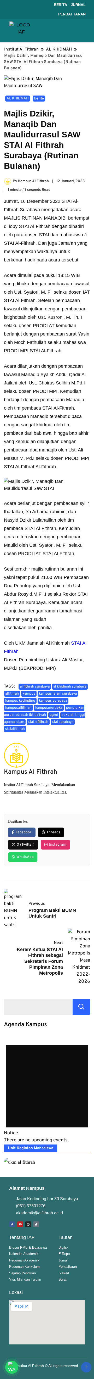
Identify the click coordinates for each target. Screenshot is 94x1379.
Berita (39, 98)
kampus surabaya (53, 701)
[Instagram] (28, 1224)
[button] (82, 31)
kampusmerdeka (48, 708)
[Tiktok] (36, 1224)
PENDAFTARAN (72, 14)
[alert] (47, 1089)
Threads (53, 832)
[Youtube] (20, 1224)
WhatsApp (25, 857)
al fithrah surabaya (35, 686)
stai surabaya (62, 722)
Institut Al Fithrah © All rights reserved (47, 1366)
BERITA (60, 5)
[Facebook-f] (12, 1224)
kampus (28, 693)
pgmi (54, 715)
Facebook (24, 832)
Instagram (57, 844)
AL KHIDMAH (18, 98)
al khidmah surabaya (69, 686)
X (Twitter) (25, 844)
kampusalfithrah (18, 708)
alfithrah (12, 693)
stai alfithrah (38, 722)
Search (81, 1007)
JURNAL (78, 5)
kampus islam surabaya (58, 693)
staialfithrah (15, 729)
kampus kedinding (20, 701)
